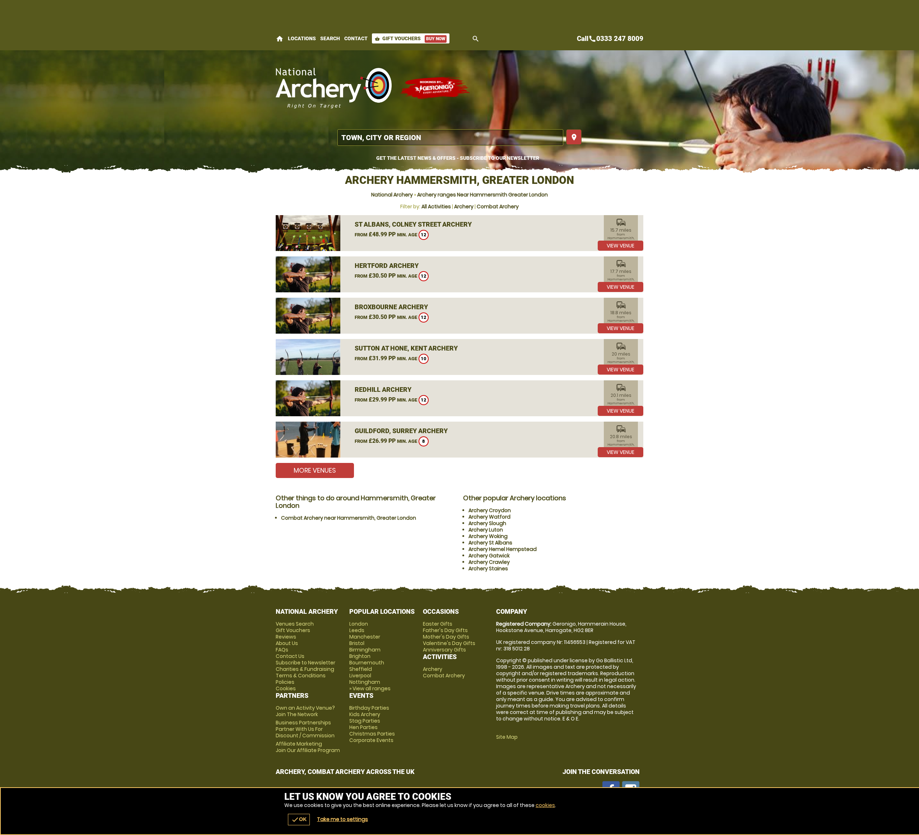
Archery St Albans (490, 542)
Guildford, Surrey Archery (401, 431)
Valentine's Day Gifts (449, 643)
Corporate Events (371, 740)
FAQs (282, 649)
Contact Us (290, 656)
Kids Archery (364, 714)
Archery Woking (488, 536)
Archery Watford (489, 516)
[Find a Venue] (450, 137)
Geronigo (435, 88)
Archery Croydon (489, 510)
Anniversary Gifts (444, 649)
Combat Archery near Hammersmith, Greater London (348, 517)
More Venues (315, 470)
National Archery (392, 194)
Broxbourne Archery (391, 307)
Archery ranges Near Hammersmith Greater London (482, 194)
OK (299, 820)
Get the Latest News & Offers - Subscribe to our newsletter (457, 158)
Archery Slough (487, 523)
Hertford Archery (387, 265)
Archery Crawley (489, 562)
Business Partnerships (305, 729)
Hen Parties (363, 727)
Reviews (286, 636)
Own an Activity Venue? (305, 711)
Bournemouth (366, 662)
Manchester (364, 636)
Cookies (286, 688)
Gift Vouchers (410, 38)
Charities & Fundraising (305, 669)
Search (330, 38)
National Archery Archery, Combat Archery (334, 88)
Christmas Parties (372, 733)
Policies (285, 682)
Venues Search (295, 623)
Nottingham (364, 682)
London (358, 623)
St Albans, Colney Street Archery (413, 224)
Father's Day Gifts (445, 630)
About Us (287, 643)
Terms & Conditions (301, 675)
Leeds (356, 630)
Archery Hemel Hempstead (502, 549)
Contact (356, 38)
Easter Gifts (437, 623)
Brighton (359, 656)
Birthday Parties (369, 707)
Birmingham (365, 649)
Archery (464, 206)
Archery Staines (488, 568)
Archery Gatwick (489, 555)
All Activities (436, 206)
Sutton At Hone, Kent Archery (406, 348)
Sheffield (360, 669)
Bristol (356, 643)
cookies (545, 805)
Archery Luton (485, 529)
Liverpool (360, 675)
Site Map (507, 737)
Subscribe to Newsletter (305, 662)
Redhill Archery (383, 389)
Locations (302, 38)
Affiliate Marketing (308, 747)
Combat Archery (498, 206)
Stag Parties (364, 720)
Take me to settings (342, 819)
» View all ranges (370, 688)
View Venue (620, 245)
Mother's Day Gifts (446, 636)
